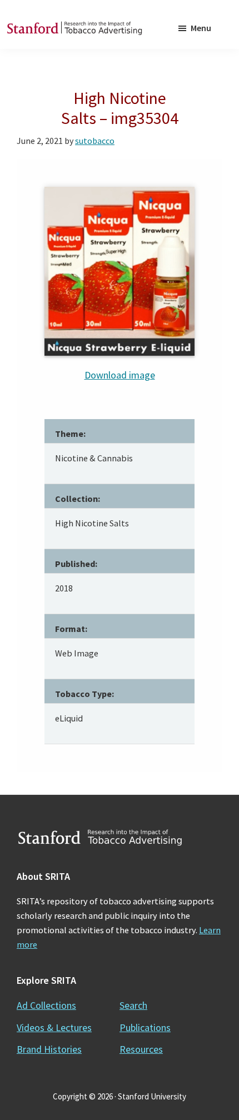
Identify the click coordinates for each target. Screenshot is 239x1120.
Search (133, 1005)
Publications (145, 1027)
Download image (119, 375)
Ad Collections (46, 1005)
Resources (141, 1049)
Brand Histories (49, 1049)
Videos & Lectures (54, 1027)
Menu (201, 27)
